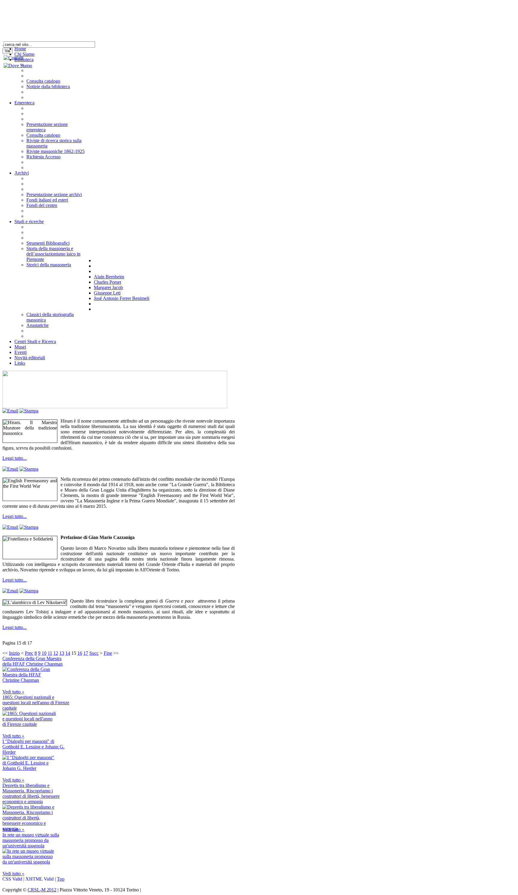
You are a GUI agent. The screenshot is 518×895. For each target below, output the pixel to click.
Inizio (14, 653)
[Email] (10, 410)
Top (60, 879)
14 (67, 653)
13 (61, 653)
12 (55, 653)
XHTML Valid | (41, 879)
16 (79, 653)
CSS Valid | (13, 879)
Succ (94, 653)
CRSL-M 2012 (42, 889)
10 (44, 653)
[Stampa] (28, 410)
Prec (29, 653)
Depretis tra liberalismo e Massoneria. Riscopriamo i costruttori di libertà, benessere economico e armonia (31, 793)
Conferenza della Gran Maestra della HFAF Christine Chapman (32, 661)
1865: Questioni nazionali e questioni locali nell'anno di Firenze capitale (35, 703)
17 (85, 653)
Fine (108, 653)
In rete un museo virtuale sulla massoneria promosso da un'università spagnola (30, 840)
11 (50, 653)
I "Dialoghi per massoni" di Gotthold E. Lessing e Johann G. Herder (33, 747)
